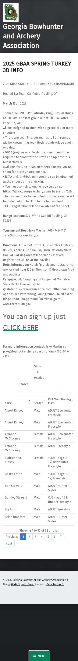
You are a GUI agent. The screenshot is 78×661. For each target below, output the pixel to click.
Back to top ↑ (55, 584)
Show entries (39, 372)
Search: (24, 384)
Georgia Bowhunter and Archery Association (33, 36)
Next (8, 543)
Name (8, 403)
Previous (12, 537)
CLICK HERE (20, 328)
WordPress (27, 584)
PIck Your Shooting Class (59, 401)
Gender (38, 403)
